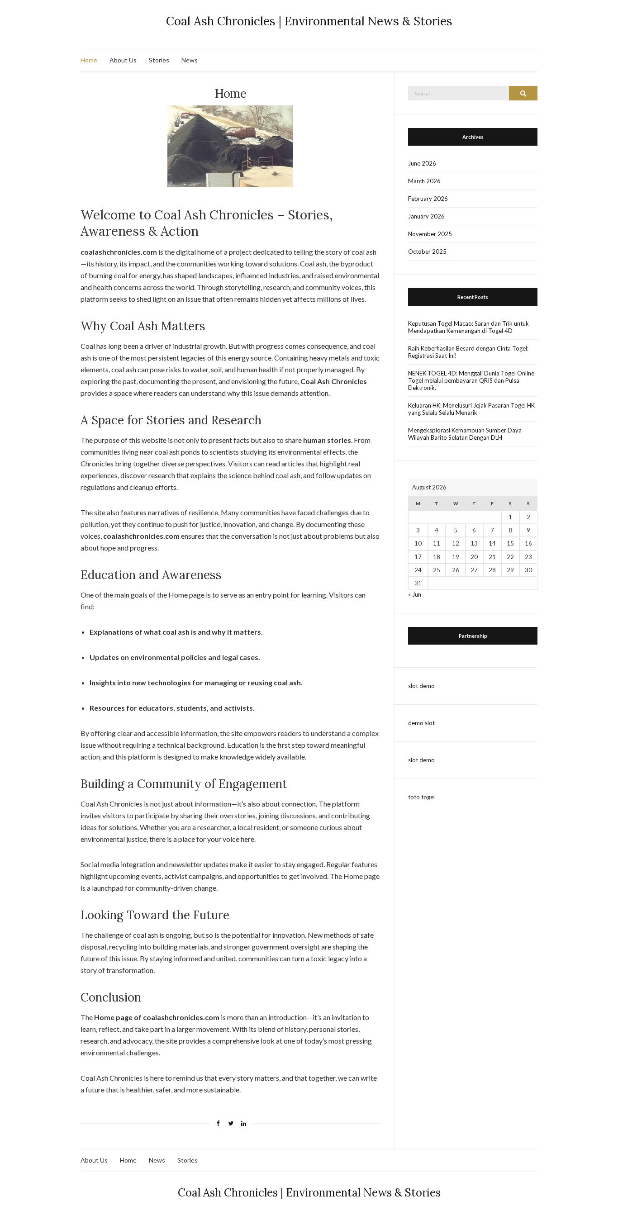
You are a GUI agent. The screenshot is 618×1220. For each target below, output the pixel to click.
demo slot (421, 722)
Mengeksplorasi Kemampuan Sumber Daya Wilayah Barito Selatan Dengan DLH (465, 434)
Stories (159, 60)
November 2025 (430, 233)
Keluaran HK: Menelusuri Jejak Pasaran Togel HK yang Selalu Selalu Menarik (471, 409)
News (189, 60)
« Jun (414, 594)
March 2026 (424, 181)
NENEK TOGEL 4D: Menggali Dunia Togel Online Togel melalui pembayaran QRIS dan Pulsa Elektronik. (471, 380)
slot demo (421, 685)
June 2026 (422, 163)
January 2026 (426, 216)
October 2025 (427, 251)
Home (89, 60)
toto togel (421, 797)
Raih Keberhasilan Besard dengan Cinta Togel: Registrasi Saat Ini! (468, 352)
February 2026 (428, 198)
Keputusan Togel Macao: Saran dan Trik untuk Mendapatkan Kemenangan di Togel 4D (468, 327)
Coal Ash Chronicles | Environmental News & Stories (309, 21)
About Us (123, 60)
